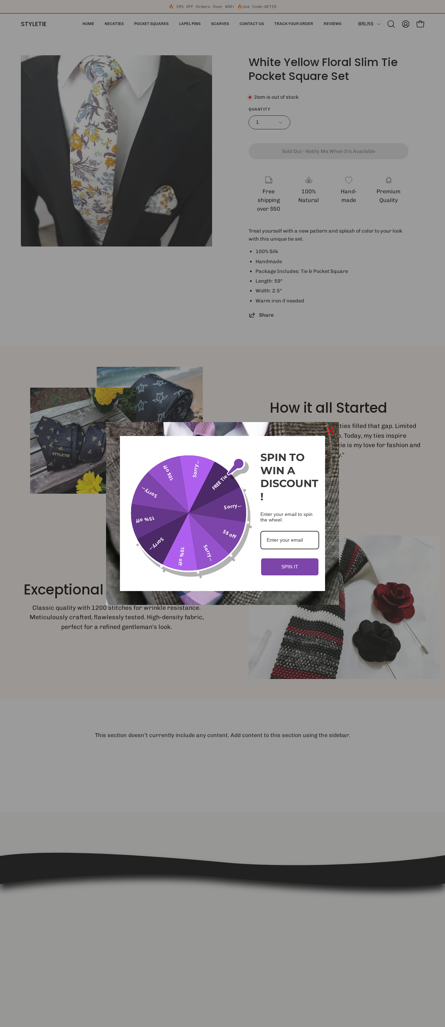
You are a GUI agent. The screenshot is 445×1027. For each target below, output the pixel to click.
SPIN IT (289, 566)
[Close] (330, 430)
